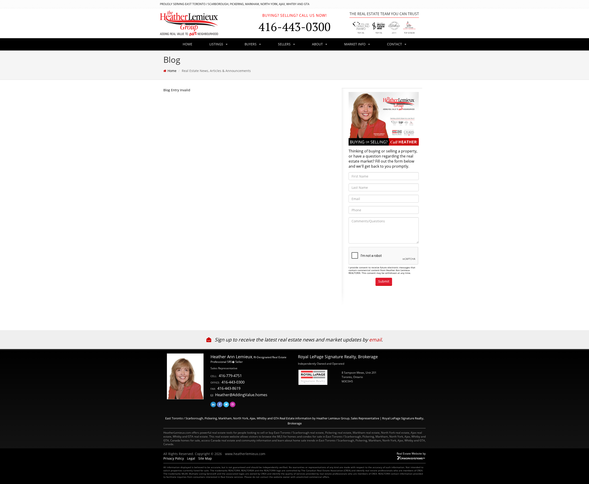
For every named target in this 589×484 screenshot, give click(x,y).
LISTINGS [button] (216, 44)
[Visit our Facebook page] (219, 404)
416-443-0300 (233, 382)
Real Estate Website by (411, 453)
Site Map (205, 458)
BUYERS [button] (251, 44)
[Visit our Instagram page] (232, 404)
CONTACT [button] (395, 44)
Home (171, 71)
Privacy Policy (173, 458)
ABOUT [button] (318, 44)
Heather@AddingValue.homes (241, 394)
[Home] (205, 23)
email (375, 339)
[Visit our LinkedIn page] (213, 404)
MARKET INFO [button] (355, 44)
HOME (187, 44)
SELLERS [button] (285, 44)
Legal (191, 458)
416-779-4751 (230, 375)
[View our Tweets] (226, 404)
